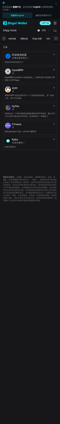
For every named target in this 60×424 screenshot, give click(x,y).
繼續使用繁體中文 (44, 15)
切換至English (17, 15)
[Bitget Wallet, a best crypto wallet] (15, 23)
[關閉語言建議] (56, 3)
